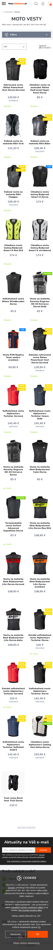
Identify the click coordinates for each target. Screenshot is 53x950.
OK (37, 934)
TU (39, 927)
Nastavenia (15, 934)
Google (11, 887)
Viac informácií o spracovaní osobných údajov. (26, 861)
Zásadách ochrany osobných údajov (27, 907)
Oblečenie (8, 12)
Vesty (17, 12)
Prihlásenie (42, 3)
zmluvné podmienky (36, 857)
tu (38, 943)
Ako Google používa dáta (30, 910)
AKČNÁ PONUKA (26, 827)
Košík (50, 4)
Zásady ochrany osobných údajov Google (23, 856)
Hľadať (36, 3)
